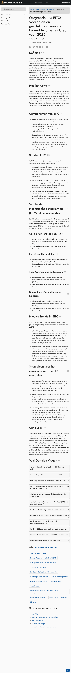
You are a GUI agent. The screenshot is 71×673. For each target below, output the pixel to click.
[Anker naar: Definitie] (42, 53)
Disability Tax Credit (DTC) (38, 567)
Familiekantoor (6, 15)
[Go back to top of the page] (68, 670)
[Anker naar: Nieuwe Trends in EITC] (61, 316)
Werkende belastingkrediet (38, 581)
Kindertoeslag (34, 586)
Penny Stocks (53, 597)
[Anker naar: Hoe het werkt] (49, 85)
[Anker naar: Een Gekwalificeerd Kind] (57, 254)
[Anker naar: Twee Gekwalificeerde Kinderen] (64, 272)
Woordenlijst (5, 24)
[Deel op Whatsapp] (44, 46)
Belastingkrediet (56, 581)
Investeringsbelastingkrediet (39, 577)
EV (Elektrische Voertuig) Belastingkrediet (43, 572)
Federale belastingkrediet (38, 553)
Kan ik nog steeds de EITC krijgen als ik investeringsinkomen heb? (43, 522)
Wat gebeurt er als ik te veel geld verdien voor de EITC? (49, 515)
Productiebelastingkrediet (59, 577)
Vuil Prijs (35, 614)
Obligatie (33, 602)
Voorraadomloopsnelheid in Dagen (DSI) (45, 617)
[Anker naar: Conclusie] (44, 428)
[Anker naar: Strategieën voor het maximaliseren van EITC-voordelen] (68, 371)
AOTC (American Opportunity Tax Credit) (43, 563)
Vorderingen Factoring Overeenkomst (44, 627)
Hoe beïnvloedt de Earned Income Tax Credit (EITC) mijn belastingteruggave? (49, 503)
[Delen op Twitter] (34, 46)
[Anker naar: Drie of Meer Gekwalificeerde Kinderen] (68, 294)
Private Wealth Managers (38, 597)
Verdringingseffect (38, 620)
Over (46, 2)
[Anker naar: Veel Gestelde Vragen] (60, 460)
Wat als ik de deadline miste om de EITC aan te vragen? (49, 535)
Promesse (64, 597)
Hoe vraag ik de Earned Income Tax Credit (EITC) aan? (48, 480)
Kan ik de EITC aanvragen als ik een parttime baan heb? (49, 529)
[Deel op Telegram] (47, 46)
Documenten (38, 2)
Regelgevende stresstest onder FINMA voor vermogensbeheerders (44, 591)
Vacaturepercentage (38, 624)
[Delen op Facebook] (30, 46)
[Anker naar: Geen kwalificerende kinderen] (63, 233)
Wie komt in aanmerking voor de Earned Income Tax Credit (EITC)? (48, 495)
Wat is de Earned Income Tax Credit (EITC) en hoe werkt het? (49, 468)
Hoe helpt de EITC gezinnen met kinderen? (45, 540)
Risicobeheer (6, 21)
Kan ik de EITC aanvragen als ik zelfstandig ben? (47, 510)
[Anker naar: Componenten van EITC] (62, 114)
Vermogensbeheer (7, 18)
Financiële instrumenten (46, 547)
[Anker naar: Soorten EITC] (48, 155)
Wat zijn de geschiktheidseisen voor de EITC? (46, 475)
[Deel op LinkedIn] (37, 46)
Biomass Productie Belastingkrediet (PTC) (43, 558)
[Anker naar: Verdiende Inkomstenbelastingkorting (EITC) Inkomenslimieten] (68, 209)
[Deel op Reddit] (40, 46)
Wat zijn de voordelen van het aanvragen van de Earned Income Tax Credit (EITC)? (49, 487)
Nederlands (66, 2)
